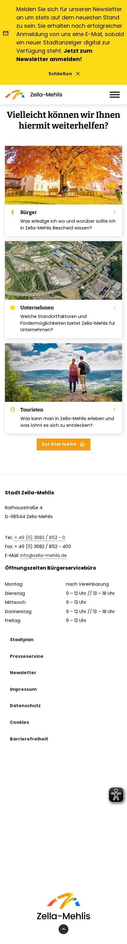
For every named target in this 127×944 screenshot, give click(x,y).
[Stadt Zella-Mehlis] (33, 95)
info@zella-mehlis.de (43, 555)
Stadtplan (22, 640)
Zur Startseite (63, 444)
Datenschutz (25, 706)
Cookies (19, 722)
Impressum (23, 689)
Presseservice (26, 656)
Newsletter (23, 673)
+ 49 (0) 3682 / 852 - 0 (39, 537)
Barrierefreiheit (29, 739)
